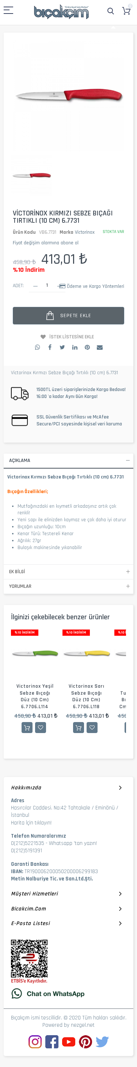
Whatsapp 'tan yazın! (73, 843)
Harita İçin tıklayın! (31, 822)
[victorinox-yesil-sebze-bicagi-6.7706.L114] (35, 653)
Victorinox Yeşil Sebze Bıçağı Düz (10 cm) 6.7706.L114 (35, 696)
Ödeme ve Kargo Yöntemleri (95, 286)
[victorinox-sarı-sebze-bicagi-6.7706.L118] (86, 653)
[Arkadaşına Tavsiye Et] (99, 347)
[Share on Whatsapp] (37, 347)
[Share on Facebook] (50, 347)
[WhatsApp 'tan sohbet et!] (68, 993)
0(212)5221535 (27, 843)
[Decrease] (35, 285)
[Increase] (59, 285)
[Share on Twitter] (62, 347)
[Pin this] (87, 347)
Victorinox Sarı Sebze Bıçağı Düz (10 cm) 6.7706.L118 (86, 696)
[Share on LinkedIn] (75, 347)
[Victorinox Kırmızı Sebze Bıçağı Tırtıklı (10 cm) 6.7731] (31, 176)
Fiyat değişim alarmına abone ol (46, 243)
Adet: (18, 285)
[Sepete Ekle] (27, 727)
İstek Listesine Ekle (71, 337)
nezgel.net (83, 1025)
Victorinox (85, 232)
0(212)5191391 (26, 850)
